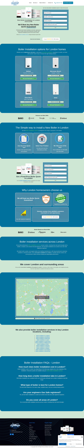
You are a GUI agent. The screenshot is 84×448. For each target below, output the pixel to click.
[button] (82, 437)
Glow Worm (28, 97)
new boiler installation (47, 52)
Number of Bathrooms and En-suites (50, 23)
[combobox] (55, 13)
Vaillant (28, 71)
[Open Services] (37, 2)
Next (55, 27)
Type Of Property (47, 11)
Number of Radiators (48, 19)
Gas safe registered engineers (23, 219)
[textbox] (54, 13)
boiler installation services (24, 34)
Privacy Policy (73, 446)
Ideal (55, 98)
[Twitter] (13, 434)
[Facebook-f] (11, 434)
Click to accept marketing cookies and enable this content (42, 297)
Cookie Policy (68, 446)
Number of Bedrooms (48, 15)
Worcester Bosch (55, 71)
